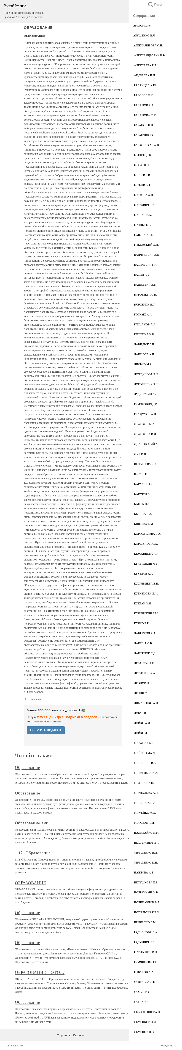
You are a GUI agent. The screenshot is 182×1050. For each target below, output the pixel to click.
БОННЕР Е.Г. (142, 225)
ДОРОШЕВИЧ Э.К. (145, 384)
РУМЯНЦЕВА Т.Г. (145, 962)
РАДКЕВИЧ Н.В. (144, 942)
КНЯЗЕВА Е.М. (143, 523)
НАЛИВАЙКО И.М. (146, 832)
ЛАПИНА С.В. (143, 643)
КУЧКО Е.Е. (141, 623)
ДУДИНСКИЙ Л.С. (145, 394)
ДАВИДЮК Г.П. (144, 344)
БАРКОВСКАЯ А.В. (146, 145)
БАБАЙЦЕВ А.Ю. (145, 85)
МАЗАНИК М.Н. (144, 743)
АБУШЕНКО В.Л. (144, 35)
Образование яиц (32, 823)
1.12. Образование (33, 853)
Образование (27, 767)
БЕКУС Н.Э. (141, 165)
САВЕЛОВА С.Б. (144, 982)
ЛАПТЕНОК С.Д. (144, 653)
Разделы (78, 1035)
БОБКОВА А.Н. (143, 195)
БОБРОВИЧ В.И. (144, 205)
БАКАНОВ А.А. (143, 105)
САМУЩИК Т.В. (144, 992)
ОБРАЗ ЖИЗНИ (15, 1045)
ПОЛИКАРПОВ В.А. (146, 902)
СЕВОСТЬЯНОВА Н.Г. (148, 1012)
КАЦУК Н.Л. (141, 504)
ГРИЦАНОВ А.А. (144, 324)
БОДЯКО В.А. (142, 215)
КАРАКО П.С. (142, 484)
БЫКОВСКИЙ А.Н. (146, 244)
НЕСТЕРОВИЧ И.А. (146, 842)
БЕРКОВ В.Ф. (142, 185)
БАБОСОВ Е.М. (143, 95)
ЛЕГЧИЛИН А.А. (144, 673)
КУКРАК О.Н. (142, 603)
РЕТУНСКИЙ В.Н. (145, 952)
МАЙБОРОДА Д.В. (145, 753)
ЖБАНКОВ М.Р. (144, 424)
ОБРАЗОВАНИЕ (30, 882)
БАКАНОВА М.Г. (144, 115)
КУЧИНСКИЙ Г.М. (145, 613)
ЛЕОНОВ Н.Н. (142, 683)
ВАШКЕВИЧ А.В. (145, 284)
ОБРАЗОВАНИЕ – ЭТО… (40, 972)
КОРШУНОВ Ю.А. (145, 543)
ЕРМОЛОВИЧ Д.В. (145, 404)
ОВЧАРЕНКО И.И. (145, 862)
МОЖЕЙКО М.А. (144, 812)
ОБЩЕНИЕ (167, 1045)
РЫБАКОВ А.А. (143, 972)
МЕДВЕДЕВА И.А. (145, 773)
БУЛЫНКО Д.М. (143, 234)
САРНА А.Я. (141, 1002)
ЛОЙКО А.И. (142, 723)
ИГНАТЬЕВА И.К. (145, 464)
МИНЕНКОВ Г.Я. (144, 802)
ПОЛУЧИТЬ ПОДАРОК (45, 730)
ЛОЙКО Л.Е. (141, 733)
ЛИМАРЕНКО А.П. (146, 703)
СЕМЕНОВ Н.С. (143, 1032)
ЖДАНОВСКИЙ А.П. (147, 444)
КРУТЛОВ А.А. (143, 573)
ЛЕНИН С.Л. (141, 693)
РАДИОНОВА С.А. (145, 932)
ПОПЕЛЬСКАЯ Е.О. (146, 912)
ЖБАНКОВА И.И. (145, 434)
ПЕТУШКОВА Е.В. (145, 882)
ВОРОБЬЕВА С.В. (145, 294)
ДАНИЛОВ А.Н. (144, 354)
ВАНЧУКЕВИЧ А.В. (146, 254)
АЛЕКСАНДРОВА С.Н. (148, 45)
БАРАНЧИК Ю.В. (144, 135)
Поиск (154, 4)
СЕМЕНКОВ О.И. (145, 1022)
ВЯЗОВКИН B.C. (144, 304)
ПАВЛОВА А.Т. (143, 872)
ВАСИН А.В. (141, 274)
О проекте (63, 1035)
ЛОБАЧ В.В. (141, 713)
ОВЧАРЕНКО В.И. (145, 852)
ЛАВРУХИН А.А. (144, 633)
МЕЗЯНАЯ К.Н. (143, 783)
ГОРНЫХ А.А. (142, 314)
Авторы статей (142, 25)
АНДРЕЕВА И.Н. (144, 75)
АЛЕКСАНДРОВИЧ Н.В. (149, 55)
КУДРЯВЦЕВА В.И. (146, 583)
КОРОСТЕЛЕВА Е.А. (147, 533)
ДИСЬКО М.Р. (142, 364)
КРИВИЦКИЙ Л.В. (145, 563)
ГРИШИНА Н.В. (144, 334)
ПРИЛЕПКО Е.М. (144, 922)
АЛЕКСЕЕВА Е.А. (145, 65)
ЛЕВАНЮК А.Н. (144, 663)
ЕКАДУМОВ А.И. (145, 414)
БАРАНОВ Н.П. (143, 125)
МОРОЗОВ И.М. (144, 822)
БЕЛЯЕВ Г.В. (142, 175)
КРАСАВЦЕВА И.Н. (146, 553)
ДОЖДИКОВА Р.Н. (146, 374)
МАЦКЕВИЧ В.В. (144, 763)
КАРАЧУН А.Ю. (143, 494)
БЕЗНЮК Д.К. (142, 155)
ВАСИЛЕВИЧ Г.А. (145, 264)
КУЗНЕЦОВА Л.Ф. (145, 593)
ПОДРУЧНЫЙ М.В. (146, 892)
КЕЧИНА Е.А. (142, 513)
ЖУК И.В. (140, 454)
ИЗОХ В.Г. (140, 474)
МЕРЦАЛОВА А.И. (146, 792)
